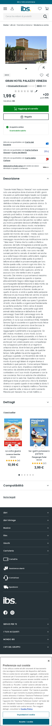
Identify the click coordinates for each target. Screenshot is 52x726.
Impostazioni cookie (26, 714)
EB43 (39, 86)
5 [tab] (30, 475)
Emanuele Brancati (17, 86)
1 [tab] (26, 68)
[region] (26, 691)
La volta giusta (13, 451)
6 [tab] (33, 475)
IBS (13, 101)
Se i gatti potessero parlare (39, 452)
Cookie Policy (27, 709)
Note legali (9, 497)
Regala (28, 116)
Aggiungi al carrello (28, 108)
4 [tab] (27, 475)
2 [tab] (21, 475)
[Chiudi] (49, 661)
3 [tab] (24, 475)
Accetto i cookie (26, 721)
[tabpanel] (26, 50)
